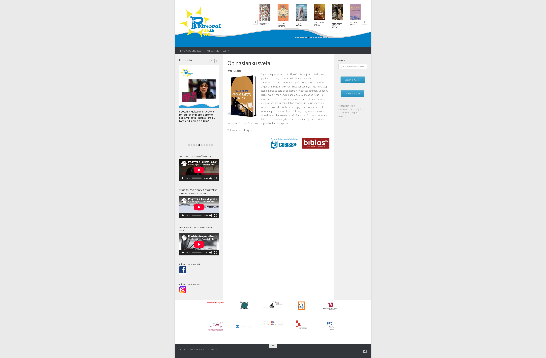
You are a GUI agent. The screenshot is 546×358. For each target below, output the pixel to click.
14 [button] (329, 37)
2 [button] (298, 37)
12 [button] (324, 37)
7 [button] (311, 37)
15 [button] (331, 37)
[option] (264, 16)
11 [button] (321, 37)
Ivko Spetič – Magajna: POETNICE (282, 25)
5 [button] (306, 37)
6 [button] (308, 37)
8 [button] (313, 37)
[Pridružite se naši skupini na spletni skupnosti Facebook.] (365, 351)
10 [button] (318, 37)
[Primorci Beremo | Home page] (202, 22)
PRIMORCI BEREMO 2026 (190, 50)
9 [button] (316, 37)
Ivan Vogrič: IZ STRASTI (264, 24)
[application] (199, 170)
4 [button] (303, 37)
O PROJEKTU (213, 50)
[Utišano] (210, 178)
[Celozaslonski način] (215, 178)
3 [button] (301, 37)
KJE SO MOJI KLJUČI (354, 23)
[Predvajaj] (182, 178)
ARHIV (226, 50)
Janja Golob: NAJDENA (300, 24)
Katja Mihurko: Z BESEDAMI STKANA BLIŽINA (337, 25)
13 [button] (326, 37)
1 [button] (295, 37)
